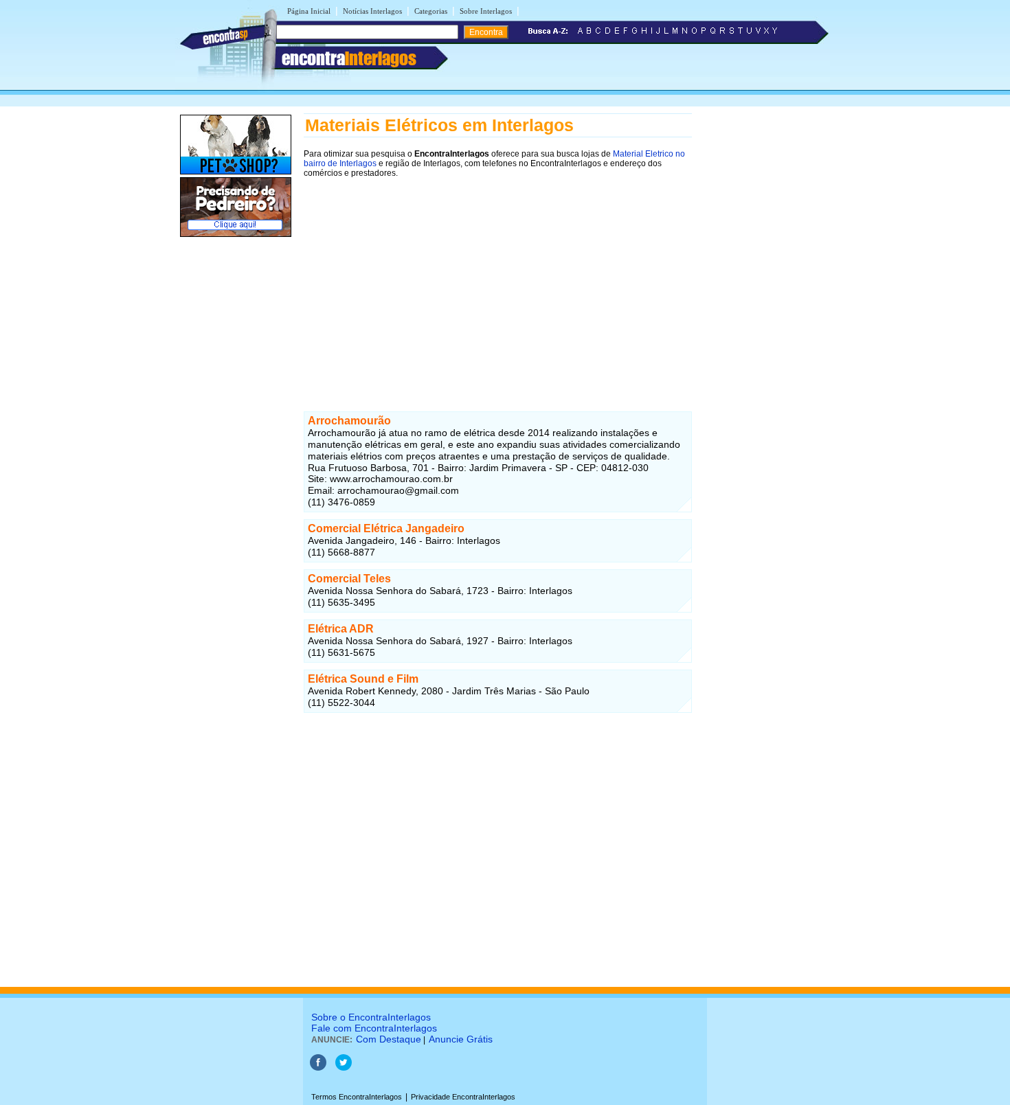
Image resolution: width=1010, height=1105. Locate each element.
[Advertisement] (498, 282)
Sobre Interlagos (486, 11)
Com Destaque (388, 1039)
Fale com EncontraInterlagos (374, 1028)
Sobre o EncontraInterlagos (371, 1017)
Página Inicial (308, 11)
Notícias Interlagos (372, 11)
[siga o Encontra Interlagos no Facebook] (318, 1068)
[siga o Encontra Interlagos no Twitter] (343, 1068)
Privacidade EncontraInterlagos (463, 1097)
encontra (349, 58)
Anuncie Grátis (461, 1039)
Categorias (430, 11)
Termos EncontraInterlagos (356, 1097)
